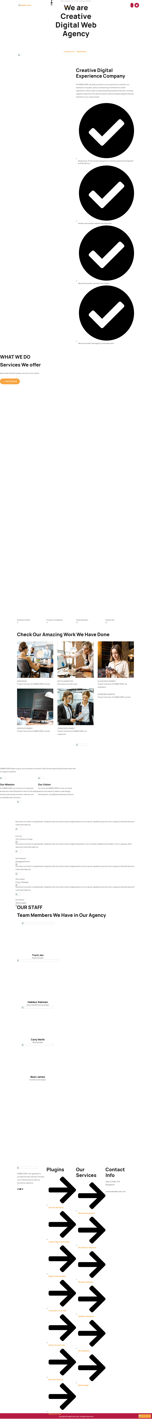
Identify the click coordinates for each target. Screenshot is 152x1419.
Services (87, 5)
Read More (81, 51)
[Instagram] (22, 1189)
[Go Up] (144, 1416)
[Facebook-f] (18, 1189)
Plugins (76, 5)
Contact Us (122, 5)
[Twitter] (20, 1189)
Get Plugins (108, 5)
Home (66, 5)
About (97, 5)
